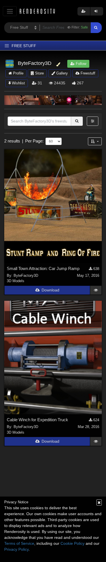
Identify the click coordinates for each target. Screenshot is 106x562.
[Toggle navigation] (10, 11)
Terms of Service (19, 543)
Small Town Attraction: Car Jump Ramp (43, 268)
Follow (80, 64)
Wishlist (18, 83)
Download (50, 290)
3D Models (15, 281)
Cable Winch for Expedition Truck (37, 419)
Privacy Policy (16, 549)
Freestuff (87, 73)
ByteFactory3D (26, 275)
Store (39, 73)
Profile (17, 73)
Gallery (61, 73)
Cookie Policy (72, 543)
